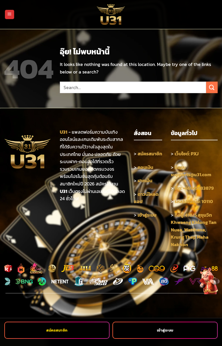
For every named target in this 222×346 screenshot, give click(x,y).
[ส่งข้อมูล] (212, 87)
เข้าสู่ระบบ (165, 330)
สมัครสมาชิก (57, 330)
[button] (9, 14)
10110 (207, 201)
